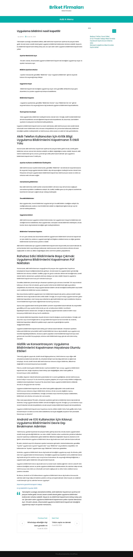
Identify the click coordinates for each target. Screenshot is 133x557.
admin (22, 37)
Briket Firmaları (66, 7)
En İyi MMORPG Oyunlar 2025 (27, 488)
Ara (89, 28)
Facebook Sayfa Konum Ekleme (101, 41)
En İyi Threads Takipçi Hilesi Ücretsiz (102, 39)
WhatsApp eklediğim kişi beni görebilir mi (37, 524)
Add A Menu (66, 19)
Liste (91, 43)
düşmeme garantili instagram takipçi (29, 484)
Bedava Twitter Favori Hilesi (99, 36)
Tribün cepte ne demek (61, 522)
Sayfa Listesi (94, 47)
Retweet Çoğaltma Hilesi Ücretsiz (102, 45)
